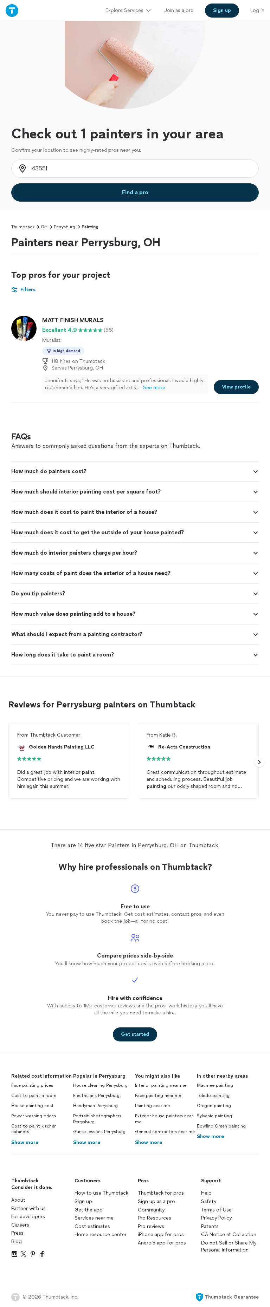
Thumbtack (22, 226)
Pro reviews (151, 1226)
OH (44, 226)
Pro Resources (154, 1218)
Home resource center (101, 1234)
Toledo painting (213, 1095)
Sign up (83, 1201)
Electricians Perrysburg (96, 1095)
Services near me (94, 1218)
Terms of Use (216, 1210)
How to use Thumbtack (101, 1193)
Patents (210, 1226)
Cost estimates (92, 1226)
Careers (20, 1225)
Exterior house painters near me (164, 1118)
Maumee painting (215, 1085)
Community (151, 1210)
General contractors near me (165, 1131)
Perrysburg (64, 226)
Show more (24, 1142)
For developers (28, 1217)
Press (17, 1233)
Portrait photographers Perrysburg (97, 1118)
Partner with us (28, 1208)
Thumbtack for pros (161, 1193)
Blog (16, 1241)
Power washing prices (33, 1115)
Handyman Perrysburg (95, 1105)
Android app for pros (162, 1243)
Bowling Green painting (221, 1126)
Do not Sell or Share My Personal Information (228, 1246)
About (18, 1200)
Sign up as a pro (156, 1201)
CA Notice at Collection (228, 1234)
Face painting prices (32, 1085)
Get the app (89, 1210)
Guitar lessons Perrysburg (99, 1131)
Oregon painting (214, 1105)
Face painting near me (158, 1095)
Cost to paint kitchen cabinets (34, 1129)
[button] (135, 471)
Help (206, 1193)
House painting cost (32, 1105)
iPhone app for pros (161, 1234)
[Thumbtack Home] (12, 10)
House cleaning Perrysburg (100, 1085)
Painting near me (152, 1105)
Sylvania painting (214, 1115)
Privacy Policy (216, 1218)
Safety (208, 1201)
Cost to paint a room (33, 1095)
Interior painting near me (160, 1085)
